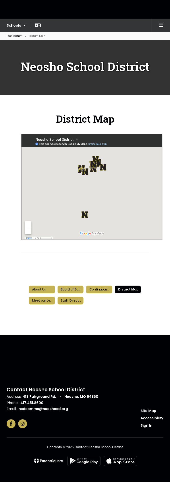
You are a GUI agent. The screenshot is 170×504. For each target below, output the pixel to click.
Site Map (148, 410)
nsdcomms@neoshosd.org (43, 408)
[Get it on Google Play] (83, 461)
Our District (14, 36)
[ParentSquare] (48, 460)
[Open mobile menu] (161, 25)
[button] (16, 25)
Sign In (146, 425)
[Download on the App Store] (120, 461)
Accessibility (152, 418)
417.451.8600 (31, 402)
